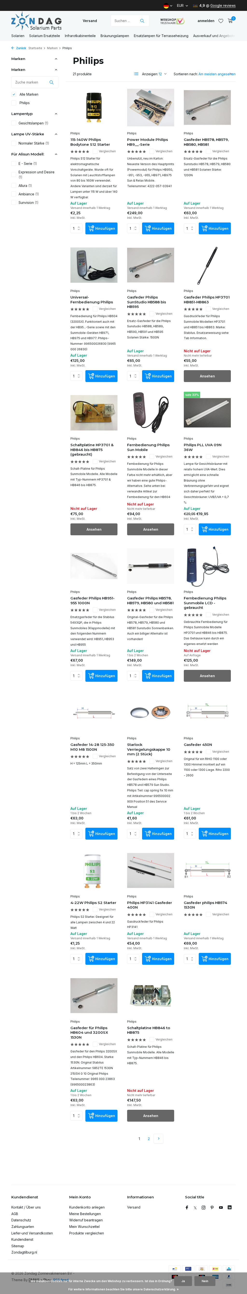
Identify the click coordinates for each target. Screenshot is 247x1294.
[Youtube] (221, 1207)
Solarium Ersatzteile (44, 36)
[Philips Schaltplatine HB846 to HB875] (150, 995)
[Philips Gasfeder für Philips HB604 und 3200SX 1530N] (93, 995)
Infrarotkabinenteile (80, 36)
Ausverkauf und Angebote (214, 36)
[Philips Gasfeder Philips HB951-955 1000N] (93, 566)
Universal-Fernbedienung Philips (91, 299)
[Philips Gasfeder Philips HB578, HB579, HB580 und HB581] (150, 566)
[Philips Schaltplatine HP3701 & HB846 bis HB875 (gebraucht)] (93, 413)
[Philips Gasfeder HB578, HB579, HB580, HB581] (207, 107)
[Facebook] (187, 1207)
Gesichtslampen (33, 123)
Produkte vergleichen (86, 1233)
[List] (136, 74)
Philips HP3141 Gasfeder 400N (149, 905)
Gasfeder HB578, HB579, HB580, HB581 (206, 142)
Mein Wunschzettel (84, 1227)
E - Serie (28, 163)
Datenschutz (21, 1220)
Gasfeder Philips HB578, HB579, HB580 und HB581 (150, 600)
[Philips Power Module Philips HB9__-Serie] (150, 107)
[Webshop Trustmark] (172, 21)
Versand (90, 21)
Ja (183, 1281)
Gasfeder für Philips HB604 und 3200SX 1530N (89, 1033)
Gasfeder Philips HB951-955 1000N (92, 600)
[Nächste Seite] (158, 1138)
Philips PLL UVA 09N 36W (202, 447)
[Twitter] (195, 1207)
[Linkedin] (230, 1207)
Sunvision (29, 202)
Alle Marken (28, 94)
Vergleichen (107, 151)
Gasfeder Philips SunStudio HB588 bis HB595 (146, 302)
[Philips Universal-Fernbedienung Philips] (93, 265)
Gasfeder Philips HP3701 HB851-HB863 (207, 299)
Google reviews (223, 5)
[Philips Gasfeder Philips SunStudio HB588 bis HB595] (150, 265)
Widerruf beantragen (86, 1220)
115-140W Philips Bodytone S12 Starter (90, 142)
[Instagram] (204, 1207)
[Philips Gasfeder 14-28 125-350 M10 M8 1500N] (93, 712)
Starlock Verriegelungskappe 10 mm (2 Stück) (148, 749)
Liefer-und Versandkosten (32, 1233)
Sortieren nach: (186, 74)
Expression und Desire (37, 174)
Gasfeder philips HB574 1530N (205, 905)
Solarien (17, 36)
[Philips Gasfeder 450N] (207, 712)
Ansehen (207, 376)
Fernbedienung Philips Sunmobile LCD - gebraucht (205, 603)
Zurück (20, 48)
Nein (205, 1281)
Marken (52, 48)
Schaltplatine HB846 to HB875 (148, 1030)
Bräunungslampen (115, 36)
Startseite (35, 48)
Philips (24, 103)
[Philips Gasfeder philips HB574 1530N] (207, 870)
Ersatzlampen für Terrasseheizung (161, 36)
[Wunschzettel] (220, 20)
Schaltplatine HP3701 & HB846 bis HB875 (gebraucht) (92, 450)
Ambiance (29, 194)
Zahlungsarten (22, 1227)
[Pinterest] (212, 1207)
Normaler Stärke (34, 143)
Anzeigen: (150, 74)
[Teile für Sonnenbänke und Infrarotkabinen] (41, 21)
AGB (14, 1214)
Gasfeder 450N (198, 744)
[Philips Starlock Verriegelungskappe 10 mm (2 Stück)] (150, 712)
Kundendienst (22, 1239)
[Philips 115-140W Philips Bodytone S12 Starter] (93, 107)
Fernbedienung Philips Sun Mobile (148, 447)
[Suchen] (142, 20)
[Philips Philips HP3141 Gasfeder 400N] (150, 870)
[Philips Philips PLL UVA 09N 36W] (207, 413)
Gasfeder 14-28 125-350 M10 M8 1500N (92, 747)
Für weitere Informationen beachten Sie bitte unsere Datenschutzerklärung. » (123, 1289)
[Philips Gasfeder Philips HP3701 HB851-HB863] (207, 265)
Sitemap (17, 1246)
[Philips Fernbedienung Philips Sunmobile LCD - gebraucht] (207, 566)
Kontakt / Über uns (26, 1207)
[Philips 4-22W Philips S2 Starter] (93, 870)
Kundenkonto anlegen (87, 1207)
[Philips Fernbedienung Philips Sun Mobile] (150, 413)
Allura (25, 186)
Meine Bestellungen (85, 1214)
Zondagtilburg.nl (24, 1252)
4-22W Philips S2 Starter (93, 902)
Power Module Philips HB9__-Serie (147, 142)
